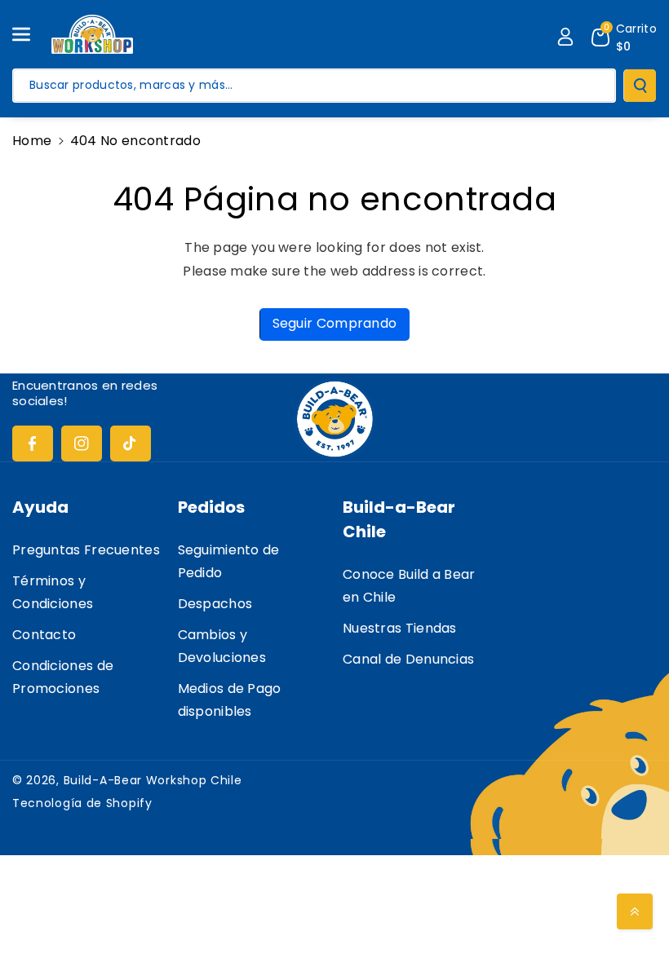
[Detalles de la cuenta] (565, 37)
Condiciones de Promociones (62, 677)
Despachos (215, 603)
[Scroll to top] (635, 911)
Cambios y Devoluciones (222, 646)
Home (31, 140)
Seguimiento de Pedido (229, 561)
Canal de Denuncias (408, 659)
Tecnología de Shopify (82, 803)
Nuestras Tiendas (400, 628)
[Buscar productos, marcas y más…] (639, 85)
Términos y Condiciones (52, 592)
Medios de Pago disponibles (229, 700)
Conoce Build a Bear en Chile (409, 586)
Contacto (44, 634)
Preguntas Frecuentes (86, 550)
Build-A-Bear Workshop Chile (153, 780)
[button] (30, 34)
